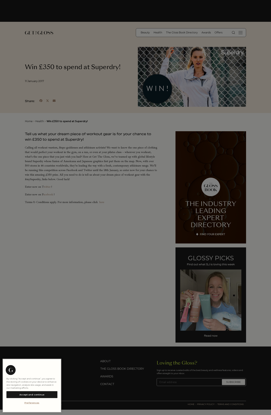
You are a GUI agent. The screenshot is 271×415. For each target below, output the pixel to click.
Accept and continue (31, 394)
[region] (32, 385)
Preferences (31, 403)
